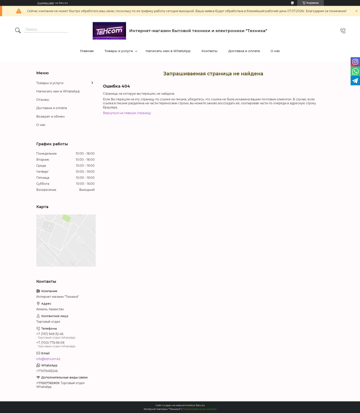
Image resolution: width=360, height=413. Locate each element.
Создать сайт (45, 2)
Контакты (209, 51)
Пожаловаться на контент (199, 409)
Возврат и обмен (50, 116)
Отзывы (42, 100)
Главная (87, 51)
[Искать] (17, 31)
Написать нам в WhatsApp (168, 51)
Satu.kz (200, 405)
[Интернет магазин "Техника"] (109, 31)
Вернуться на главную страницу (127, 113)
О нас (275, 51)
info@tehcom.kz (48, 359)
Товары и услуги (119, 51)
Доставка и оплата (244, 51)
